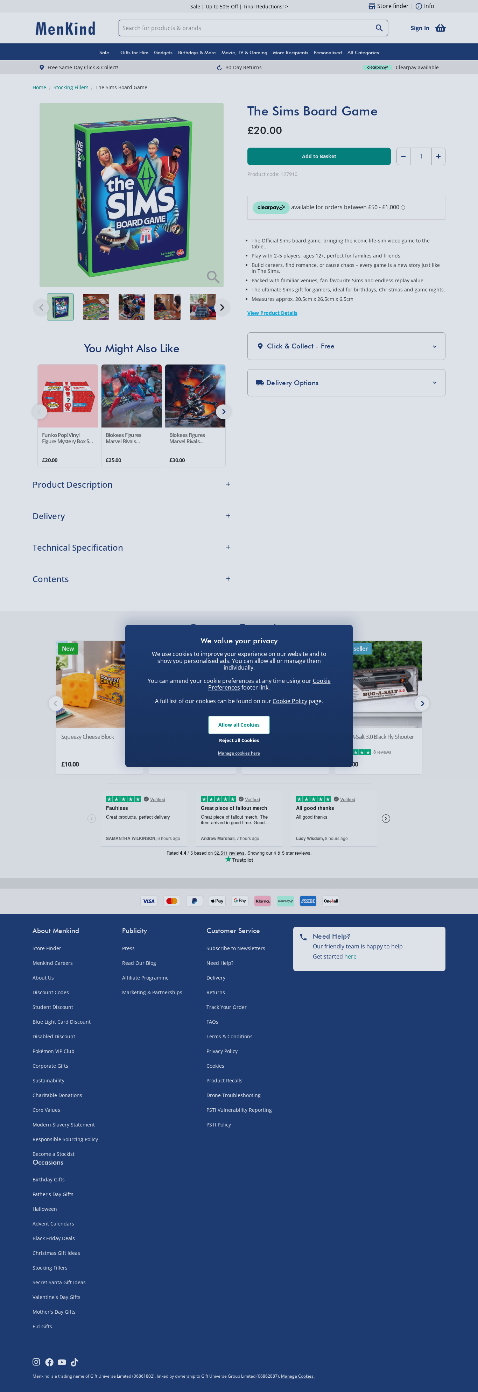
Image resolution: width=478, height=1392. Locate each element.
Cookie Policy (290, 701)
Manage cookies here (239, 753)
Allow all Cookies (239, 724)
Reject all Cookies (239, 740)
